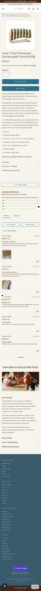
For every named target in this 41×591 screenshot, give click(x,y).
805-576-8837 (22, 1)
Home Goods (6, 476)
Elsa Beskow (6, 519)
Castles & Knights (7, 514)
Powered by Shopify (21, 581)
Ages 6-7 (4, 500)
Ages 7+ (4, 503)
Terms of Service (7, 559)
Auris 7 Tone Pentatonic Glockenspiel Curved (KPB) (16, 16)
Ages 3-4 (4, 493)
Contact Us (5, 543)
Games (4, 466)
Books (4, 471)
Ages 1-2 (4, 487)
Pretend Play (6, 463)
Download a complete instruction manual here (16, 156)
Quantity (5, 70)
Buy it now (20, 89)
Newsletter (5, 538)
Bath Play (5, 512)
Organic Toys (6, 527)
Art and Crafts (6, 469)
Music (3, 474)
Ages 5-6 (4, 498)
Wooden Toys (6, 530)
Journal (4, 541)
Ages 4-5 (4, 495)
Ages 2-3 (4, 490)
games (11, 116)
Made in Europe (6, 524)
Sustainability (6, 556)
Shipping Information (8, 554)
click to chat (32, 1)
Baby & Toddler (6, 485)
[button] (3, 9)
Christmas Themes (7, 517)
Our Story (5, 546)
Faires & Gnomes (7, 522)
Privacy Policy (6, 548)
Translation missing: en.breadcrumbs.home (15, 14)
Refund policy (6, 551)
